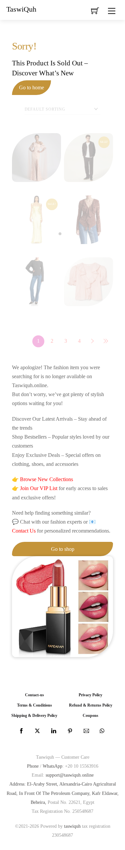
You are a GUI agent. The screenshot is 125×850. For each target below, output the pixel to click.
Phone (33, 766)
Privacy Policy (90, 695)
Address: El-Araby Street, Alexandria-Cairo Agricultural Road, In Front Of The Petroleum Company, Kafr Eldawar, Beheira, (63, 793)
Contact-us (34, 695)
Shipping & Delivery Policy (34, 716)
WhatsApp (52, 766)
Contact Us (24, 531)
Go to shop (62, 549)
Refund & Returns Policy (90, 705)
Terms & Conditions (34, 705)
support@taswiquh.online (70, 775)
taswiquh (72, 826)
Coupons (90, 716)
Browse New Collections (46, 479)
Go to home (31, 87)
